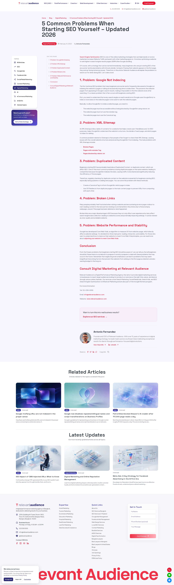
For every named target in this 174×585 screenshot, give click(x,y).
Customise (27, 579)
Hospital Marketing (65, 519)
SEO (18, 410)
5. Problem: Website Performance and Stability (60, 77)
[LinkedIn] (28, 543)
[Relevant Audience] (29, 3)
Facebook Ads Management (101, 519)
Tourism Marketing (64, 511)
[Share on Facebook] (88, 352)
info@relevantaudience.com (94, 294)
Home (44, 18)
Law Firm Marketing (65, 525)
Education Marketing (65, 516)
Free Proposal (148, 3)
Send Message (141, 536)
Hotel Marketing (64, 508)
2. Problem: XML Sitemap (57, 64)
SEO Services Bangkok (99, 511)
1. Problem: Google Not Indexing (60, 60)
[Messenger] (169, 580)
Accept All (8, 579)
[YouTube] (24, 543)
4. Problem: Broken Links (57, 72)
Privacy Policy (96, 555)
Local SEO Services (98, 525)
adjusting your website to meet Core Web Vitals (101, 238)
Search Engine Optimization (89, 57)
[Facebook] (17, 543)
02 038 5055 (23, 528)
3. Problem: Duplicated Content (60, 68)
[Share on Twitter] (90, 352)
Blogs (93, 547)
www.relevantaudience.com (97, 299)
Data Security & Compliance (68, 528)
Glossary (94, 550)
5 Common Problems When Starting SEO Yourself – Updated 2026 (91, 18)
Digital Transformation (99, 536)
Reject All (18, 579)
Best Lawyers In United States (101, 544)
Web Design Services (98, 522)
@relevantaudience (25, 536)
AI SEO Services (96, 533)
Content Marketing (98, 528)
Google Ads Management (100, 516)
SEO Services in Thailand (99, 514)
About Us (94, 508)
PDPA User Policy (97, 558)
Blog (50, 18)
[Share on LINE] (96, 352)
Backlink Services (97, 530)
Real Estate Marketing (66, 522)
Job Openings (96, 552)
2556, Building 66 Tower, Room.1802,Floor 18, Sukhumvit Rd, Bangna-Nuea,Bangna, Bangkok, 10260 (31, 517)
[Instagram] (21, 543)
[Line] (169, 575)
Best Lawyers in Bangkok (99, 541)
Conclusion (54, 82)
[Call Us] (169, 570)
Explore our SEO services (95, 316)
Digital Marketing (60, 18)
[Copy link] (108, 352)
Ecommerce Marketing (66, 514)
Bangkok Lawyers (97, 539)
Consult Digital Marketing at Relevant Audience (61, 87)
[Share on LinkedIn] (93, 352)
